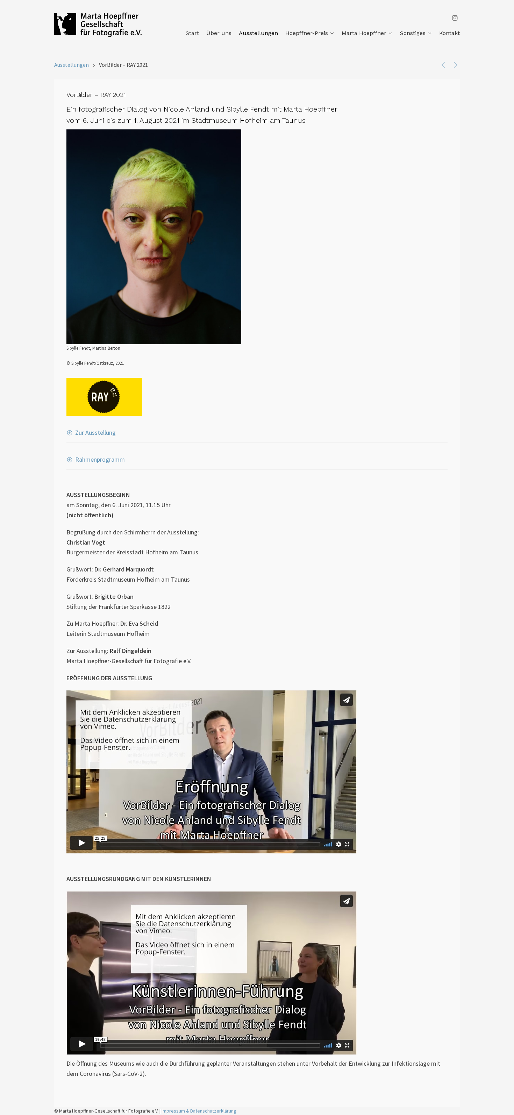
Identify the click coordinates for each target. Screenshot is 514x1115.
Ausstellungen (258, 33)
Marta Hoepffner (364, 33)
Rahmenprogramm (100, 459)
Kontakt (449, 33)
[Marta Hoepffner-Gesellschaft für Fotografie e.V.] (98, 24)
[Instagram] (455, 18)
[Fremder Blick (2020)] (455, 65)
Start (192, 33)
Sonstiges (413, 33)
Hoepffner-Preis (306, 33)
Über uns (218, 33)
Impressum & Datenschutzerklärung (199, 1111)
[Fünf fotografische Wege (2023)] (443, 65)
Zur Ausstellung (95, 432)
